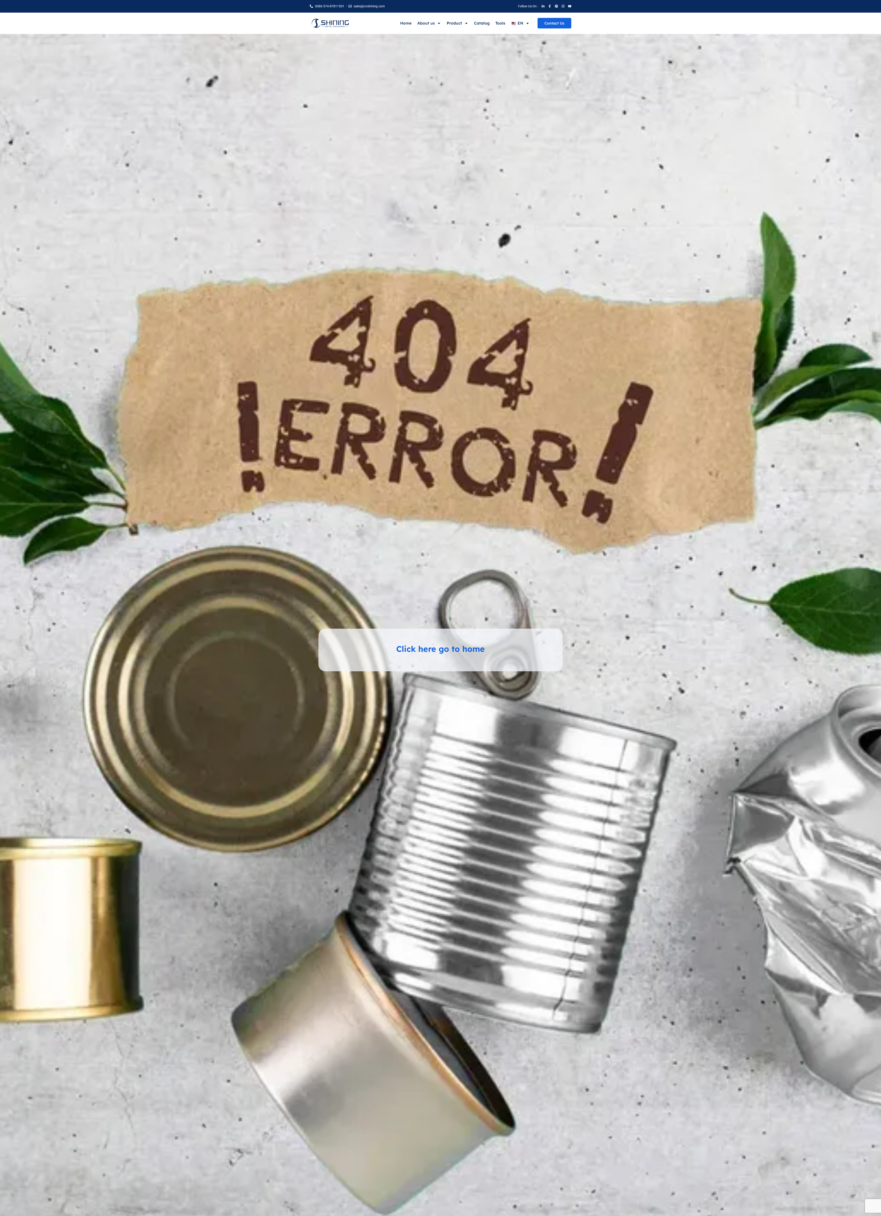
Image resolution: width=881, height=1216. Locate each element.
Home (406, 23)
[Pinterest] (556, 6)
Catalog (482, 23)
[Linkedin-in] (543, 6)
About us (426, 23)
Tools (500, 23)
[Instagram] (563, 6)
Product (454, 23)
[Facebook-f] (549, 6)
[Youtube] (569, 6)
